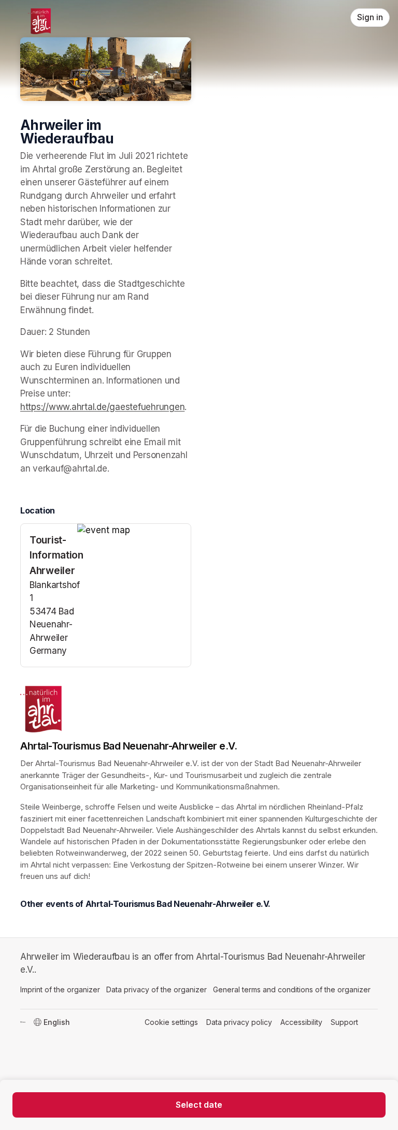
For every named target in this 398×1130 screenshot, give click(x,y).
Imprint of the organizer (60, 989)
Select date (199, 1104)
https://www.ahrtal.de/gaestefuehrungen (102, 407)
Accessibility (301, 1022)
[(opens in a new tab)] (134, 530)
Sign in (370, 17)
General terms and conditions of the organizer (292, 989)
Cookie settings (171, 1022)
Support (344, 1022)
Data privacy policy (239, 1022)
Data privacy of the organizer (156, 989)
